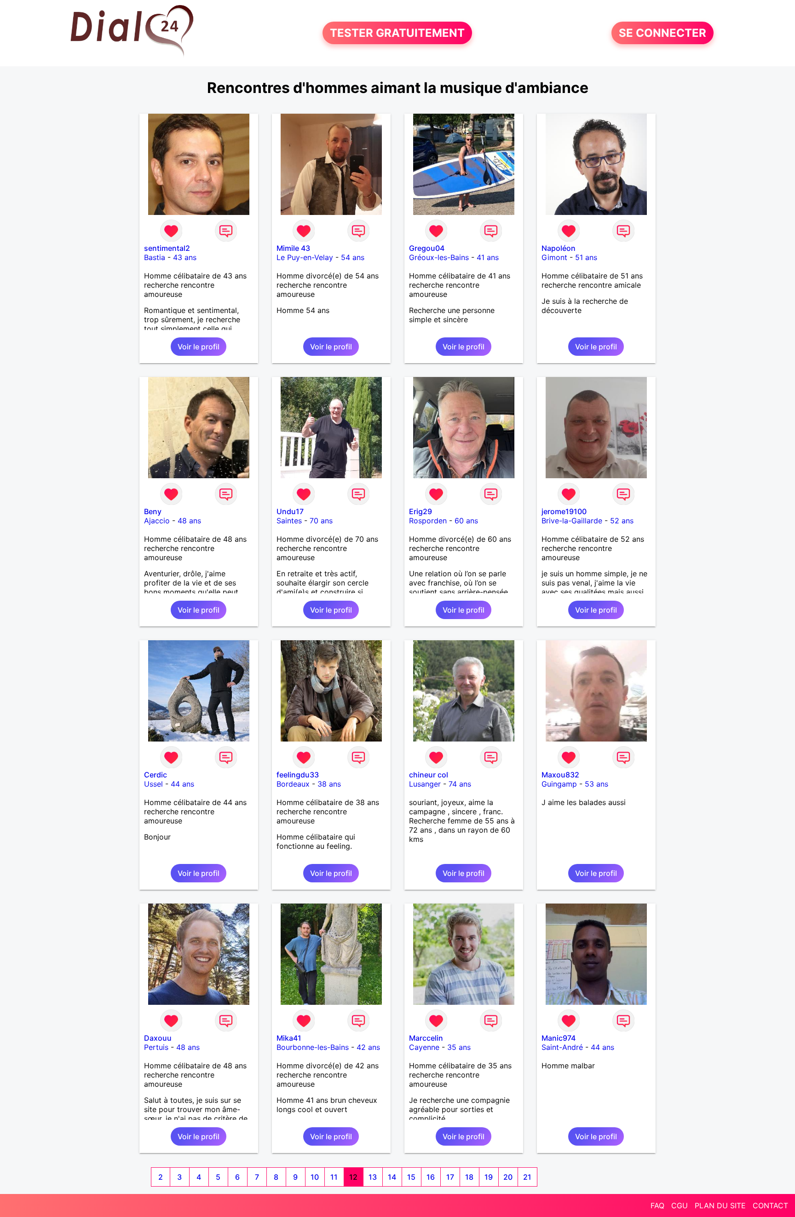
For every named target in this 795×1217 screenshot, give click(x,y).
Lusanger (425, 783)
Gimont (554, 257)
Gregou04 (426, 248)
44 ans (182, 783)
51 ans (586, 257)
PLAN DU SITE (720, 1205)
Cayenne (424, 1047)
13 (373, 1177)
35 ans (459, 1047)
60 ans (466, 520)
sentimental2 (167, 248)
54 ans (352, 257)
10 (315, 1177)
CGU (679, 1205)
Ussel (153, 783)
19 (488, 1177)
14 (392, 1177)
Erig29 (420, 511)
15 (411, 1177)
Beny (152, 511)
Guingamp (559, 783)
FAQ (657, 1205)
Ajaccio (157, 520)
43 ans (184, 257)
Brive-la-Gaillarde (572, 520)
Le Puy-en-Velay (305, 257)
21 (527, 1177)
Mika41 (289, 1038)
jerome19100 (564, 511)
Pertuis (156, 1047)
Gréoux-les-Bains (439, 257)
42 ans (368, 1047)
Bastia (154, 257)
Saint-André (562, 1047)
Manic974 (559, 1038)
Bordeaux (293, 783)
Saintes (289, 520)
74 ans (460, 783)
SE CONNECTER (662, 33)
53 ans (596, 783)
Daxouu (158, 1038)
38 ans (329, 783)
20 (508, 1177)
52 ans (622, 520)
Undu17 (290, 511)
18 (469, 1177)
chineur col (428, 774)
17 (450, 1177)
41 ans (488, 257)
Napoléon (559, 248)
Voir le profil (198, 346)
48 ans (189, 520)
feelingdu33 (298, 774)
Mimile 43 (293, 248)
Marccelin (426, 1038)
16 (430, 1177)
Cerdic (155, 774)
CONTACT (770, 1205)
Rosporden (428, 520)
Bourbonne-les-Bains (313, 1047)
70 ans (321, 520)
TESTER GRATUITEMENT (397, 33)
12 (353, 1177)
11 (334, 1177)
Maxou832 (560, 774)
